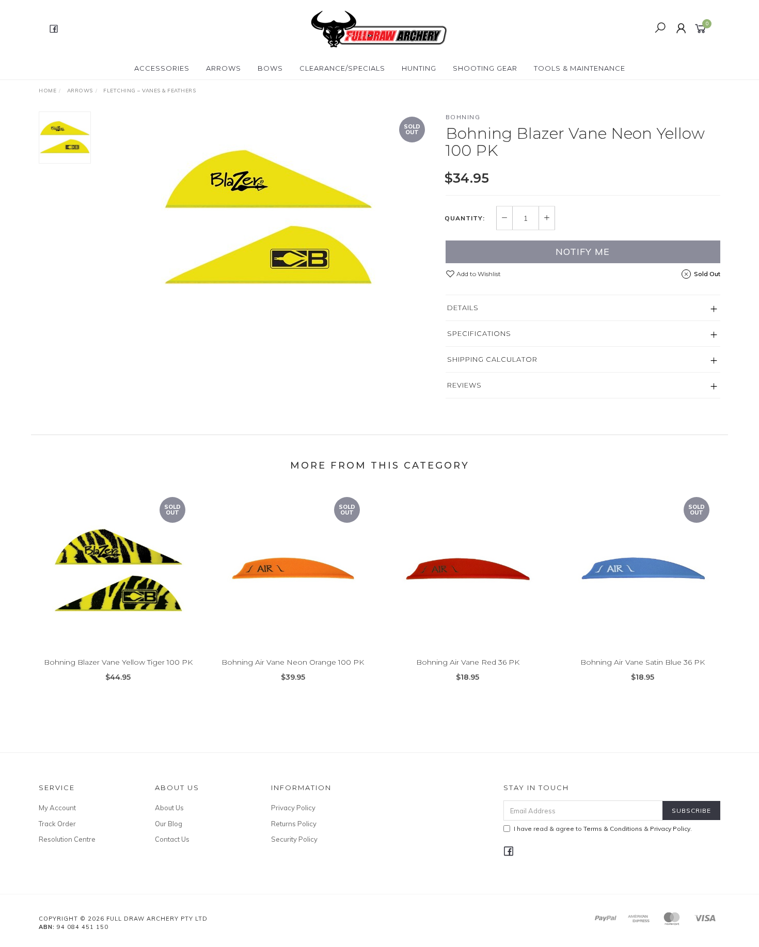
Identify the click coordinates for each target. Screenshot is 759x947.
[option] (268, 218)
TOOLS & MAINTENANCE (579, 68)
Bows (270, 68)
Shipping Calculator (492, 359)
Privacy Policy (293, 808)
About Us (169, 808)
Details (463, 307)
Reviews (464, 385)
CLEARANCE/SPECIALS (342, 68)
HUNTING (419, 68)
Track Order (57, 824)
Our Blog (168, 824)
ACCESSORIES (161, 68)
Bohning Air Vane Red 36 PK (467, 662)
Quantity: (465, 218)
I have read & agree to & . (603, 828)
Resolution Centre (67, 839)
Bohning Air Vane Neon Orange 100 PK (293, 662)
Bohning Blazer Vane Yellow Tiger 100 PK (118, 662)
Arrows (223, 68)
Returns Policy (294, 824)
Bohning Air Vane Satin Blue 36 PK (642, 662)
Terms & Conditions (612, 828)
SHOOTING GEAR (485, 68)
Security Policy (294, 839)
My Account (57, 808)
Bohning (463, 117)
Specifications (479, 333)
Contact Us (172, 839)
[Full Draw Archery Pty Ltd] (378, 28)
